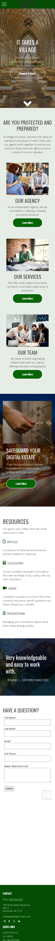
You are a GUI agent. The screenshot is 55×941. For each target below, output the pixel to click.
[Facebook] (9, 921)
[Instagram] (5, 921)
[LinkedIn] (19, 921)
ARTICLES (12, 542)
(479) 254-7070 (16, 899)
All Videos (8, 936)
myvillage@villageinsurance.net (16, 916)
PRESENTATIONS (16, 613)
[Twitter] (14, 921)
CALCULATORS (15, 563)
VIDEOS (12, 588)
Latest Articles (10, 932)
